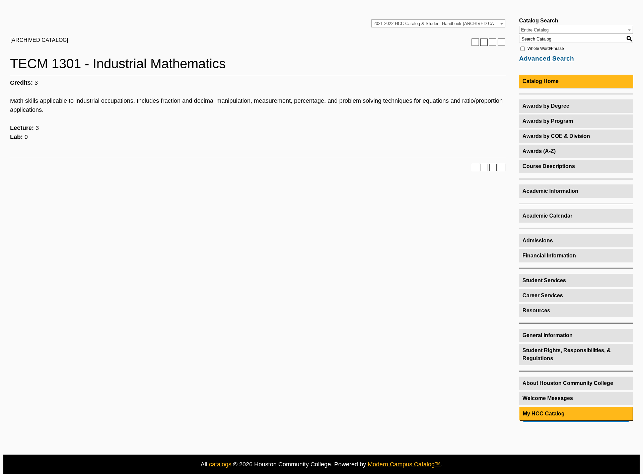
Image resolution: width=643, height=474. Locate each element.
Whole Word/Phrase (545, 48)
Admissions (537, 240)
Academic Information (550, 191)
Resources (536, 310)
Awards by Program (547, 121)
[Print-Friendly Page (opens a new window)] (492, 42)
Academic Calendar (547, 216)
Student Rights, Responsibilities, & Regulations (566, 354)
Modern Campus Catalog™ (404, 464)
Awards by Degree (545, 106)
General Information (547, 335)
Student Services (544, 280)
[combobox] (438, 23)
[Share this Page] (484, 42)
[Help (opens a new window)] (501, 42)
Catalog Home (540, 81)
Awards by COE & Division (556, 136)
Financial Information (549, 255)
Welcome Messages (547, 398)
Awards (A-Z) (539, 151)
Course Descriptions (548, 166)
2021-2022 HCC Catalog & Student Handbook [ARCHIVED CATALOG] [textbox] (439, 23)
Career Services (542, 295)
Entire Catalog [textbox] (535, 29)
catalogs (220, 464)
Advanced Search (546, 58)
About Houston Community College (567, 383)
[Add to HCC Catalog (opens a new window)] (475, 42)
